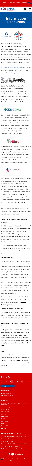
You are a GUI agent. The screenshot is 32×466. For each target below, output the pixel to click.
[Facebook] (2, 381)
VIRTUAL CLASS (7, 3)
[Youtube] (10, 381)
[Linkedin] (17, 381)
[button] (25, 9)
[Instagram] (13, 381)
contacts (24, 3)
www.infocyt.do (13, 73)
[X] (6, 381)
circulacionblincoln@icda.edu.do (13, 67)
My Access (16, 3)
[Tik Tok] (21, 381)
